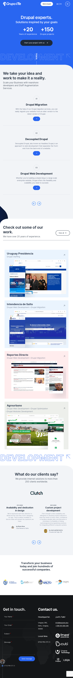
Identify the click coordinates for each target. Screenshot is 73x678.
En (57, 4)
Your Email (8, 625)
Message (7, 642)
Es (61, 4)
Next (39, 203)
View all (61, 233)
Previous (34, 203)
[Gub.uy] (10, 582)
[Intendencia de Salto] (45, 582)
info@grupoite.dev (62, 623)
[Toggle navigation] (67, 4)
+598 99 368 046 (62, 626)
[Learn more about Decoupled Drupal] (36, 153)
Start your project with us (34, 43)
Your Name (8, 617)
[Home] (12, 4)
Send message (27, 659)
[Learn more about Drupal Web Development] (36, 188)
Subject (7, 634)
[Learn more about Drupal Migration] (36, 119)
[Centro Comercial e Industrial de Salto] (63, 582)
